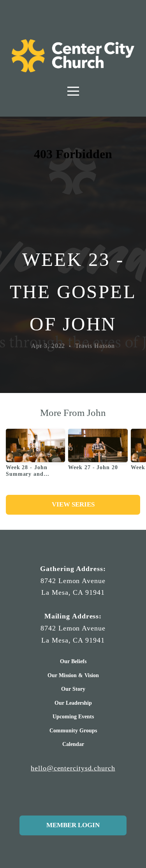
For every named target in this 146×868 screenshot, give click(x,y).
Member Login (73, 825)
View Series (73, 504)
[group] (35, 456)
